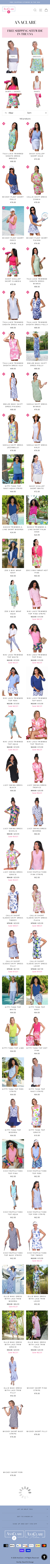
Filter (10, 113)
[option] (25, 2)
